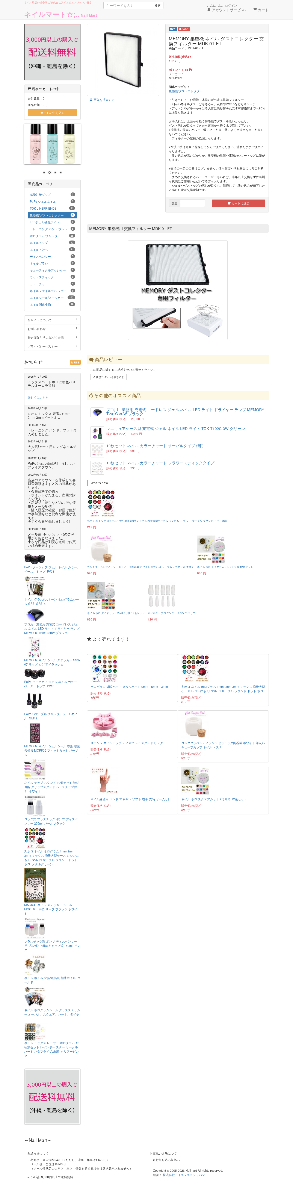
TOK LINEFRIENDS (52, 208)
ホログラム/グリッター (52, 236)
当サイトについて (40, 320)
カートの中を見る (52, 112)
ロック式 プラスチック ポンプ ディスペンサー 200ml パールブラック (51, 821)
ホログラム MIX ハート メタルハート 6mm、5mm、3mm (129, 686)
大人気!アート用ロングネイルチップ (52, 448)
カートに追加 (240, 203)
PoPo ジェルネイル (52, 201)
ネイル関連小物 (52, 304)
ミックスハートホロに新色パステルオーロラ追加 (52, 383)
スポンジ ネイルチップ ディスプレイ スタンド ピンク (127, 743)
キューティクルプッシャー (52, 270)
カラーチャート (52, 284)
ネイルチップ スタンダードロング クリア (171, 613)
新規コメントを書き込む (109, 377)
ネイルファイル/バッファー (52, 291)
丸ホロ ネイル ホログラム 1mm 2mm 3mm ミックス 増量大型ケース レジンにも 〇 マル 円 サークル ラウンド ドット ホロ (157, 520)
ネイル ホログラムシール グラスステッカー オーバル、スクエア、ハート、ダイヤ (52, 1014)
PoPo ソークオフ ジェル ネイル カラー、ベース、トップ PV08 (52, 569)
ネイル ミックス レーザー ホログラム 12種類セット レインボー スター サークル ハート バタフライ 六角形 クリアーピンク (51, 1049)
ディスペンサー (52, 256)
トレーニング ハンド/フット (52, 229)
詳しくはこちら (38, 397)
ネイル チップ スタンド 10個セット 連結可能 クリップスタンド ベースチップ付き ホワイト (51, 786)
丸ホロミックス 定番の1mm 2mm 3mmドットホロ (49, 415)
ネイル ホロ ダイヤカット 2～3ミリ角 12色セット (116, 613)
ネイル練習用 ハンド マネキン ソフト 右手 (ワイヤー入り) (130, 799)
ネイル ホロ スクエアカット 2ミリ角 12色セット (225, 567)
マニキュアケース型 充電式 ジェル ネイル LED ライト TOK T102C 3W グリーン (175, 428)
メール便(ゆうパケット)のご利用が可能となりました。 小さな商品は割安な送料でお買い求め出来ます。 (52, 540)
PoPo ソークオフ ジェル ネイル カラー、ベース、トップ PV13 (52, 684)
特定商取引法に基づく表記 (46, 337)
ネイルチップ (52, 243)
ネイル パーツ (52, 249)
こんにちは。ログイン (226, 7)
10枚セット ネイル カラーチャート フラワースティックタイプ (160, 462)
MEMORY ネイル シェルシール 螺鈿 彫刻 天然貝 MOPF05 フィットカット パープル (52, 750)
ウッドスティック (52, 277)
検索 (158, 5)
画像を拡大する (104, 99)
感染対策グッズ (52, 194)
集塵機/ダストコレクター (186, 91)
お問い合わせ (37, 329)
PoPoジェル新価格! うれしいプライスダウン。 (51, 465)
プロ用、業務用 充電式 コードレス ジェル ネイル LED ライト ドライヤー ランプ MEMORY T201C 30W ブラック (185, 411)
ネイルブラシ (52, 263)
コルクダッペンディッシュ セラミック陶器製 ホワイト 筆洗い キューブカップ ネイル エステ (140, 567)
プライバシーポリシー (43, 346)
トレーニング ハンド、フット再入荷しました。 (52, 432)
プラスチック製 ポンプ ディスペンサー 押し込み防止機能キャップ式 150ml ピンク (52, 945)
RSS (76, 362)
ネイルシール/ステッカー (52, 297)
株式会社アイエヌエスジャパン (184, 1175)
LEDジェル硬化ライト (52, 222)
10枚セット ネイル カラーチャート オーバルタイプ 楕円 (155, 445)
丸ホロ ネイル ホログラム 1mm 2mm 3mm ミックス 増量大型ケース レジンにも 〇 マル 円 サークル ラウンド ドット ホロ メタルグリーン (51, 857)
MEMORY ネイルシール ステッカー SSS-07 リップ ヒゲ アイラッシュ (52, 662)
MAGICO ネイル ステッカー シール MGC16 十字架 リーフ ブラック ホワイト (50, 909)
